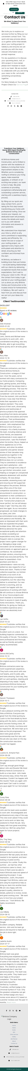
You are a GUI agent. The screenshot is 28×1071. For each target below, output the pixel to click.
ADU (14, 1032)
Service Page (22, 85)
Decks (14, 1028)
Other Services (14, 1034)
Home (14, 1025)
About (14, 1041)
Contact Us (14, 1043)
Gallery (14, 1036)
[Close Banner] (26, 2)
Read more (11, 1002)
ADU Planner (14, 1039)
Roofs (14, 1030)
